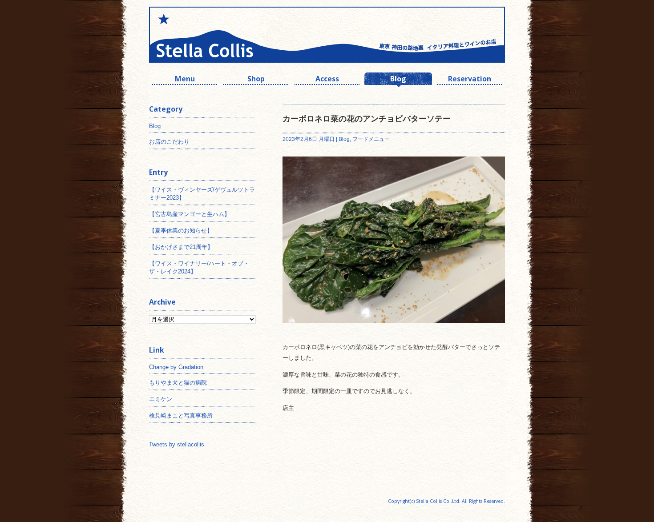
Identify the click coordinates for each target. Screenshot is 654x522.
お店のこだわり (169, 141)
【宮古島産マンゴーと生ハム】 (189, 214)
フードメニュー (371, 139)
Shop (256, 80)
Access (327, 80)
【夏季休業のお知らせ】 (181, 230)
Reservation (469, 80)
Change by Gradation (176, 367)
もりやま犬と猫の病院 (178, 382)
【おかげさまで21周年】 (181, 247)
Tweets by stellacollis (176, 444)
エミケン (160, 399)
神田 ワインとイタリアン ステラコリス (238, 35)
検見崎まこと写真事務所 (181, 415)
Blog (398, 80)
